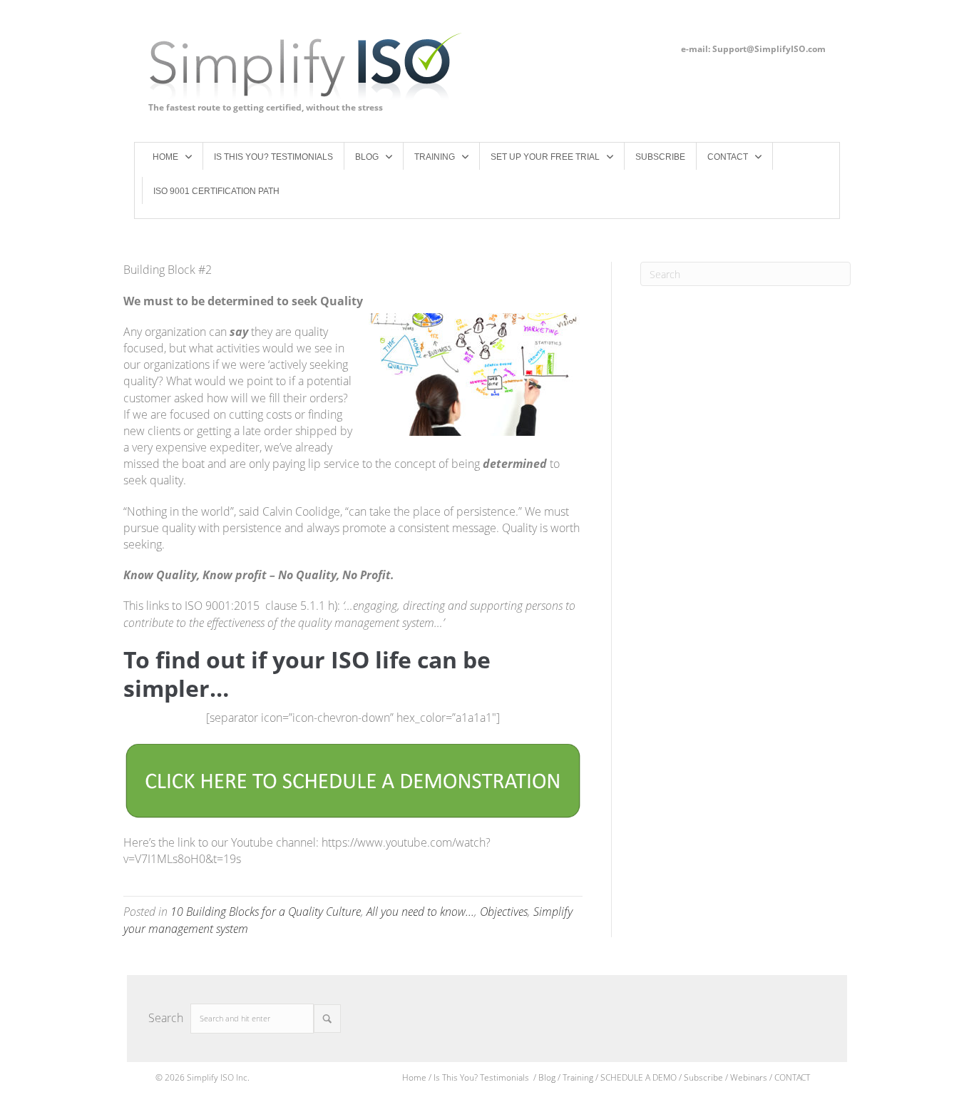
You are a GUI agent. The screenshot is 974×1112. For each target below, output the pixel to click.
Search (165, 1018)
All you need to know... (420, 911)
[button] (327, 1018)
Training (578, 1077)
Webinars (748, 1077)
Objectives (504, 911)
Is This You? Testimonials (482, 1077)
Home (414, 1077)
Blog (546, 1077)
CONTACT (792, 1077)
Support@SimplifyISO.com (769, 49)
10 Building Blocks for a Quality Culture (265, 911)
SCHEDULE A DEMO (638, 1077)
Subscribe (704, 1077)
